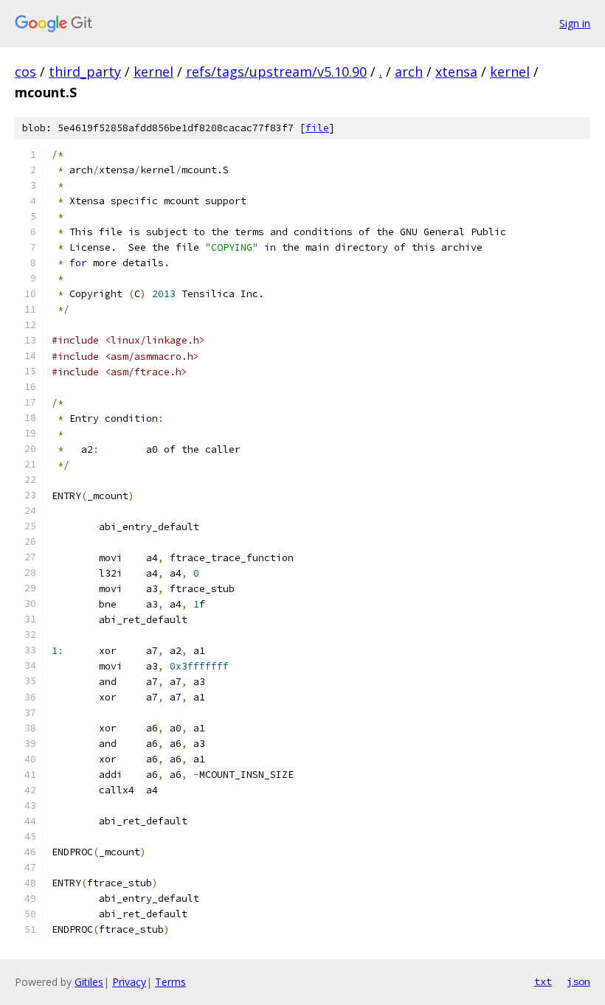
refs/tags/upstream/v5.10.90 (276, 71)
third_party (85, 71)
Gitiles (89, 982)
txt (543, 981)
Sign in (574, 23)
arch (409, 71)
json (578, 981)
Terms (170, 982)
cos (25, 71)
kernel (153, 71)
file (317, 128)
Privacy (129, 982)
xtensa (456, 71)
